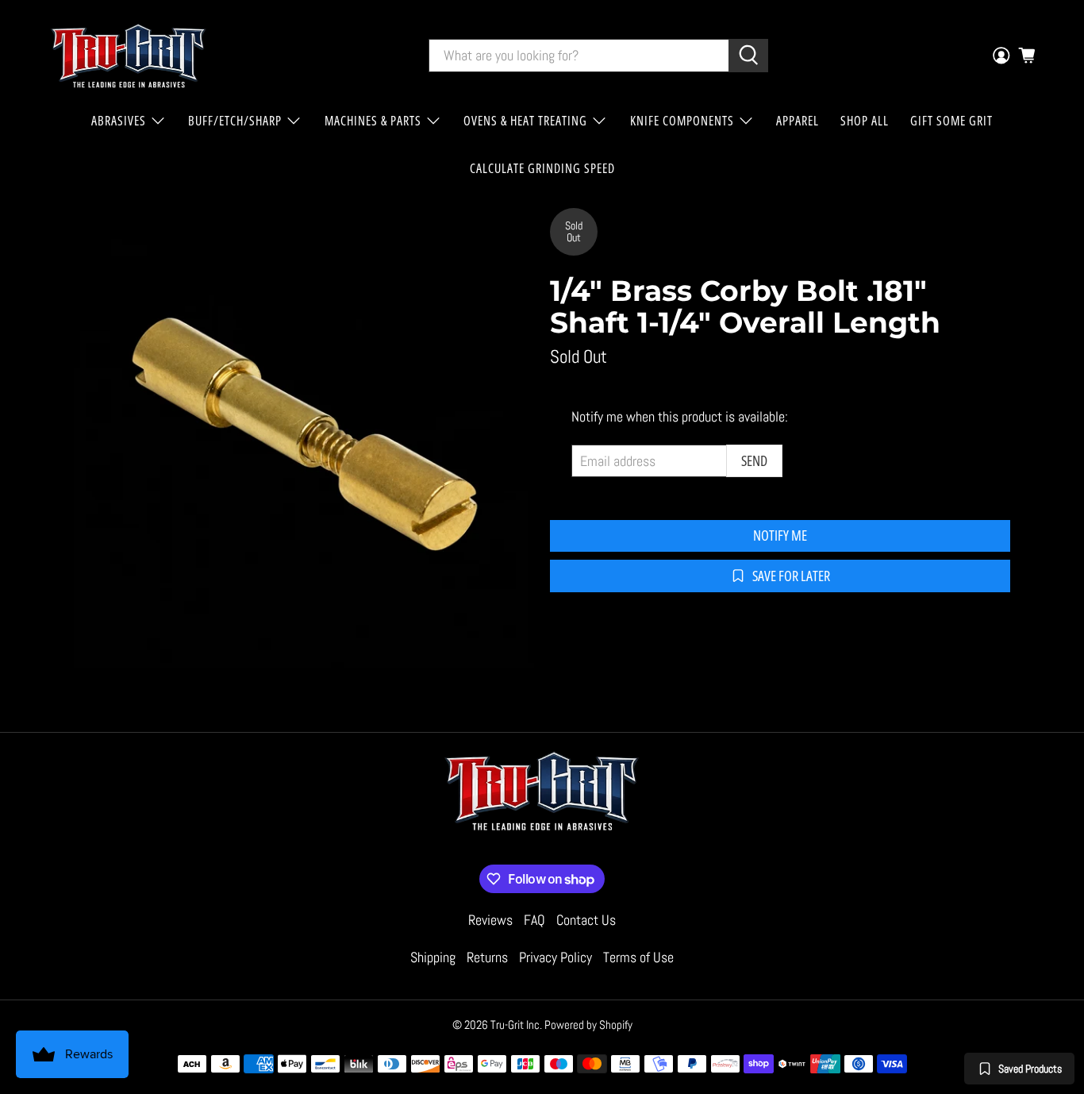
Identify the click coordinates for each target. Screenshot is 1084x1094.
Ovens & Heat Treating (525, 120)
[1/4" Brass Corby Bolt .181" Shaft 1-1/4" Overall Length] (304, 438)
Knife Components (682, 120)
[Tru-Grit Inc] (128, 55)
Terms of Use (638, 957)
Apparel (797, 120)
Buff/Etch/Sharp (235, 120)
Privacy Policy (555, 957)
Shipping (433, 957)
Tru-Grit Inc (515, 1024)
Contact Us (586, 920)
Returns (487, 957)
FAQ (534, 920)
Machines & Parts (373, 120)
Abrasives (118, 120)
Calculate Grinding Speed (542, 168)
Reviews (490, 920)
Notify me (780, 535)
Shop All (864, 120)
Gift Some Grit (951, 120)
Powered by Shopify (588, 1024)
